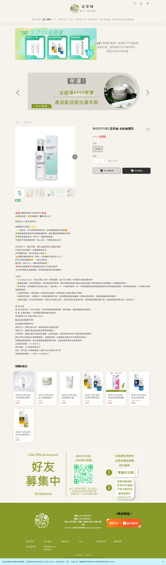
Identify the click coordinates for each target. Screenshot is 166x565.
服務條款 (88, 555)
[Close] (163, 561)
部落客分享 (101, 541)
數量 (95, 156)
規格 (95, 143)
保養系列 (27, 122)
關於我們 (30, 541)
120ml (98, 149)
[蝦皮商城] (123, 523)
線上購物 (48, 541)
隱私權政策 (31, 547)
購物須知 (65, 541)
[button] (135, 3)
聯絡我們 (118, 541)
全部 (17, 122)
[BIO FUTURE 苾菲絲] (83, 8)
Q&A (81, 541)
